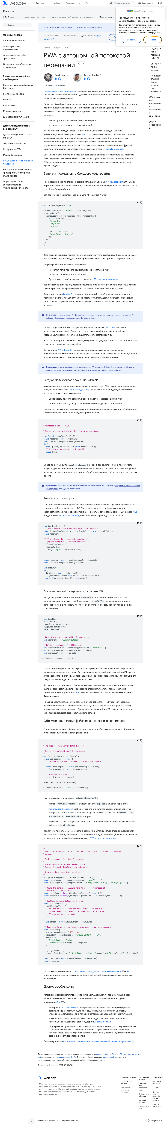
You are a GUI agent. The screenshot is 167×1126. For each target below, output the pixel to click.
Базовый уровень (73, 3)
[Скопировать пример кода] (141, 202)
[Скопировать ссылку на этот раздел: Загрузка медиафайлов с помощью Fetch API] (100, 380)
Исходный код (82, 389)
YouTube (156, 1088)
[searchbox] (17, 25)
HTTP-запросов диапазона (102, 838)
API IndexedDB (65, 350)
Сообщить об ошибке (126, 1082)
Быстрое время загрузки (34, 17)
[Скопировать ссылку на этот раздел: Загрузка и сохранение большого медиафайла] (112, 173)
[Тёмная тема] (138, 202)
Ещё (88, 3)
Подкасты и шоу (144, 1107)
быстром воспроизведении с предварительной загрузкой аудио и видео (99, 1041)
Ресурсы (40, 3)
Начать (152, 40)
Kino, (129, 971)
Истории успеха (142, 1101)
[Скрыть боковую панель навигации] (31, 1121)
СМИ (66, 48)
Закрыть (131, 40)
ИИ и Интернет (9, 17)
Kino (84, 134)
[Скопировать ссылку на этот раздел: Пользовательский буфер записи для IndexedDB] (105, 591)
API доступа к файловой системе (106, 367)
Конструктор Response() (61, 809)
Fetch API (67, 294)
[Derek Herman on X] (56, 79)
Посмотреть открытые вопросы (126, 1090)
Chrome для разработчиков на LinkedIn (158, 1096)
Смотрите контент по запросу (89, 27)
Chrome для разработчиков (144, 1086)
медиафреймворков (114, 149)
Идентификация (106, 17)
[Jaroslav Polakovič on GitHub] (88, 79)
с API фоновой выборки (80, 315)
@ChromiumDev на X (157, 1082)
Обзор (57, 3)
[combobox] (121, 3)
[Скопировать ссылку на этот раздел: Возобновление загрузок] (76, 498)
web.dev (47, 48)
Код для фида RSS (157, 1105)
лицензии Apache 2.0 (67, 1057)
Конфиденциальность (70, 1120)
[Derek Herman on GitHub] (59, 79)
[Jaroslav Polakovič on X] (85, 79)
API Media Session (69, 1007)
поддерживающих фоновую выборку (80, 318)
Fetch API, (110, 327)
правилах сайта (109, 1057)
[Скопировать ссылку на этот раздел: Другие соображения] (76, 986)
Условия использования (48, 1120)
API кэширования (114, 182)
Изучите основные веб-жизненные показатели (72, 17)
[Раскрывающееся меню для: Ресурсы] (47, 3)
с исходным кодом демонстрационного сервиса (97, 971)
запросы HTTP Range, (69, 515)
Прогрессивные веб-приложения (60, 91)
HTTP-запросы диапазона (105, 279)
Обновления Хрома (144, 1095)
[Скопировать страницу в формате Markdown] (79, 63)
